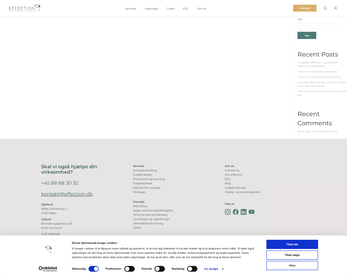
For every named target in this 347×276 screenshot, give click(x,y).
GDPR (137, 227)
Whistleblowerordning (148, 223)
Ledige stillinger (235, 187)
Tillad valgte (292, 255)
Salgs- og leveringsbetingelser (153, 210)
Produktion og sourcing (149, 179)
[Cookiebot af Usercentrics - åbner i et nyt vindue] (48, 269)
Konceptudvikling (145, 170)
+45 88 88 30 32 (59, 183)
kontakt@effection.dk (67, 194)
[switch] (129, 269)
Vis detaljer (211, 268)
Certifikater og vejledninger (151, 219)
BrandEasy (140, 206)
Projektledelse (142, 183)
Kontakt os (232, 170)
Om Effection (234, 174)
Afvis (292, 265)
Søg (300, 19)
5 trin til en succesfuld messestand (317, 71)
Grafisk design (142, 174)
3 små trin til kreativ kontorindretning (319, 76)
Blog (228, 183)
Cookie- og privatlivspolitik (242, 192)
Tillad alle (292, 244)
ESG (227, 179)
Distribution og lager (147, 187)
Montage (139, 192)
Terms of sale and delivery (150, 214)
